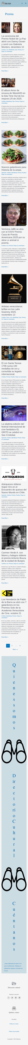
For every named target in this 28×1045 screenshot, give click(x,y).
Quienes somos (14, 696)
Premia (20, 49)
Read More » (4, 71)
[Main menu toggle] (22, 3)
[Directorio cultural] (14, 983)
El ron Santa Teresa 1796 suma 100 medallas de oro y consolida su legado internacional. (11, 368)
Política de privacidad (14, 1031)
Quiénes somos (14, 1012)
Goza (7, 317)
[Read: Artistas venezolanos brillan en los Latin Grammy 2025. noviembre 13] (14, 288)
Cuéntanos (14, 926)
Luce (11, 317)
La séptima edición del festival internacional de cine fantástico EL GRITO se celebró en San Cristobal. (13, 429)
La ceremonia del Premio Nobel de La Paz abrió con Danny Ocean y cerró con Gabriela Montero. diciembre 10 (13, 41)
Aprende (3, 172)
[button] (26, 3)
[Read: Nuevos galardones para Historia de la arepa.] (14, 147)
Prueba (24, 172)
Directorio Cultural (14, 815)
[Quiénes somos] (14, 1008)
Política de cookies (14, 1024)
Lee (7, 49)
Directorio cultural (14, 987)
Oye (16, 49)
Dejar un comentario (6, 51)
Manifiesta (11, 49)
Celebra (3, 49)
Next (15, 649)
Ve (23, 49)
